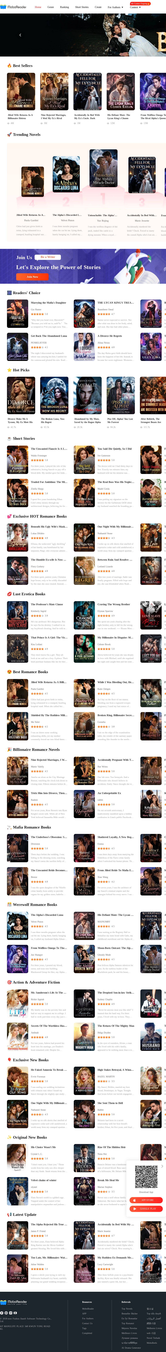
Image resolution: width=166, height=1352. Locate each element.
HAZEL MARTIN (106, 1076)
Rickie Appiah (37, 999)
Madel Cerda (103, 489)
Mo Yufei (35, 722)
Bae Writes (103, 766)
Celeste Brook (104, 644)
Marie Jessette (142, 220)
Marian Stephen (105, 1187)
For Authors (87, 1318)
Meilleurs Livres (129, 1333)
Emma (101, 844)
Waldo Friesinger (39, 455)
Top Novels (127, 1309)
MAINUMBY (104, 922)
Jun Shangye (37, 955)
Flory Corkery (37, 566)
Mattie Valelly (37, 766)
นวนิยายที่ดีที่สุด (129, 1343)
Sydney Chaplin (105, 999)
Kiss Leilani (36, 644)
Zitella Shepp (37, 489)
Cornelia (101, 722)
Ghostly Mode (104, 955)
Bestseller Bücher (130, 1313)
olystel (34, 1187)
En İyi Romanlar (129, 1318)
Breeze (34, 877)
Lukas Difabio (37, 533)
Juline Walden (37, 1264)
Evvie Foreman (38, 1076)
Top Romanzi (128, 1323)
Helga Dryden (104, 1032)
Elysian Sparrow (105, 611)
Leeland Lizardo (105, 566)
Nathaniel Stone (105, 533)
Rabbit (101, 1110)
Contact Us (87, 1323)
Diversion (35, 844)
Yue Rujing (103, 220)
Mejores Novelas (129, 1328)
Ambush (35, 1032)
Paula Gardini (31, 220)
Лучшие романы (130, 1338)
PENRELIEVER (39, 343)
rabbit (100, 800)
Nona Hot (102, 1154)
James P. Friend (38, 1231)
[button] (20, 35)
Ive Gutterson (104, 455)
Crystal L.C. (36, 1154)
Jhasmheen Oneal (105, 309)
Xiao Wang (103, 877)
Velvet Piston (67, 220)
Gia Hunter (36, 309)
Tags (84, 1328)
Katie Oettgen (104, 689)
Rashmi (34, 800)
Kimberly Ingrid (38, 611)
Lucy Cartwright (105, 1264)
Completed (87, 1333)
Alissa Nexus (104, 343)
